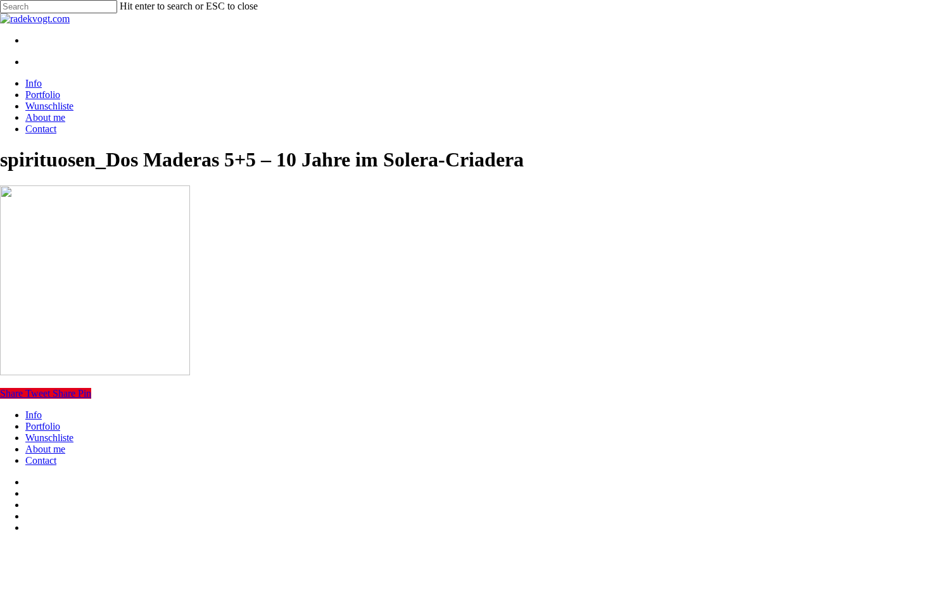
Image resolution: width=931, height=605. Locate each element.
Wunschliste (49, 437)
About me (45, 449)
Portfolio (42, 426)
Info (33, 414)
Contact (40, 460)
